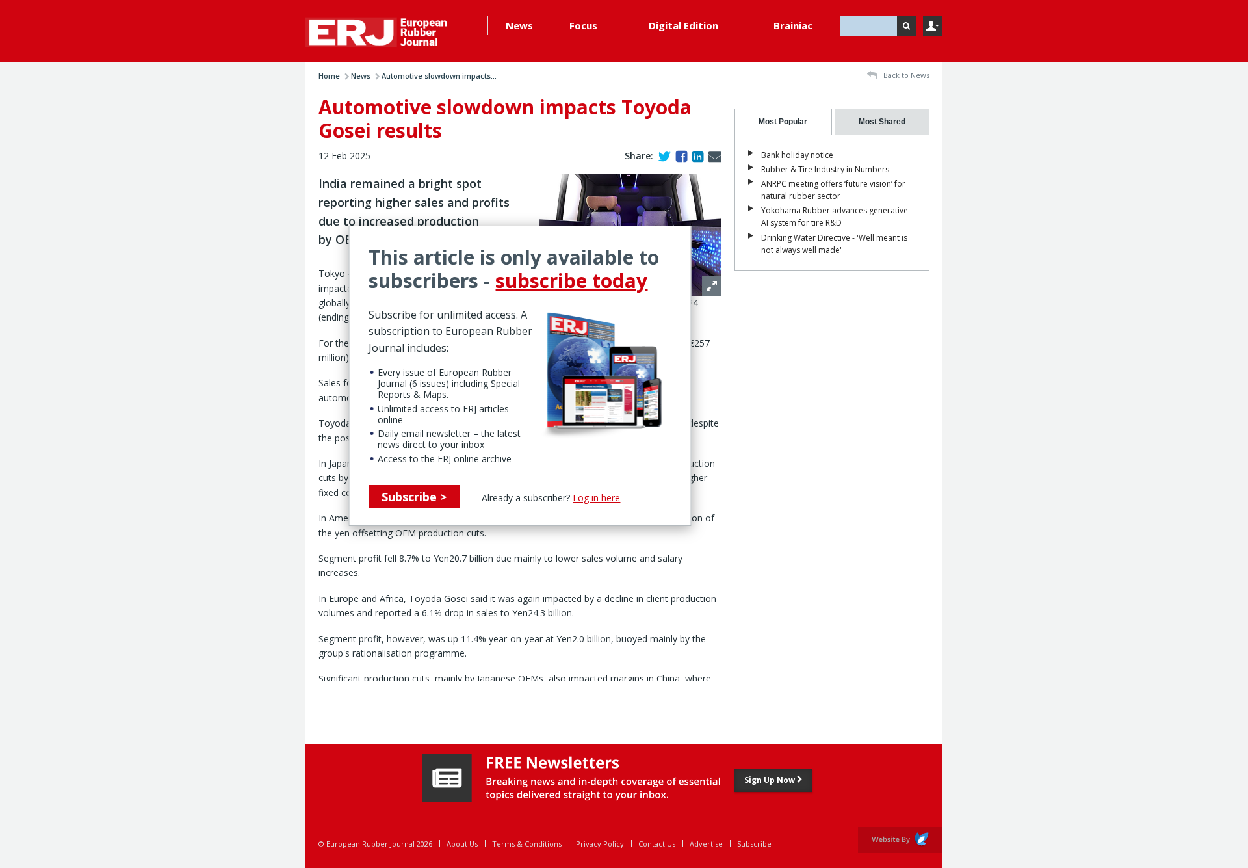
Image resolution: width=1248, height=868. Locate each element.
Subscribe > (414, 497)
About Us (462, 843)
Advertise (706, 843)
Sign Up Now (770, 779)
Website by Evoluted (900, 840)
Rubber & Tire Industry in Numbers (825, 169)
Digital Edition (683, 25)
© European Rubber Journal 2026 (375, 843)
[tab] (783, 122)
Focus (583, 25)
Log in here (596, 498)
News (519, 25)
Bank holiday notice (797, 155)
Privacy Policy (600, 843)
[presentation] (783, 122)
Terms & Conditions (527, 843)
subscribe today (571, 280)
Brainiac (793, 25)
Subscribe (754, 843)
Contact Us (656, 843)
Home (329, 76)
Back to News (905, 75)
